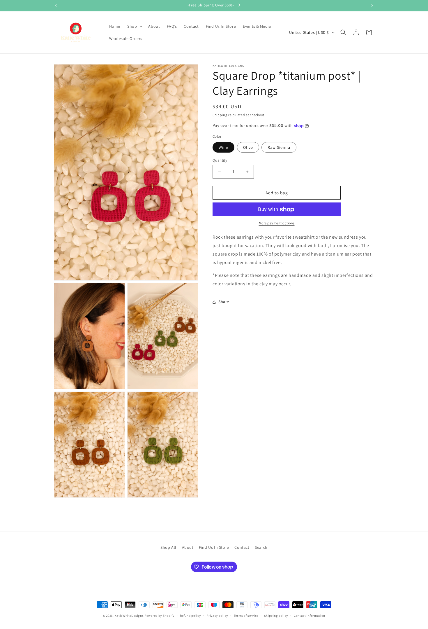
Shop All (168, 547)
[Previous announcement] (55, 5)
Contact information (309, 615)
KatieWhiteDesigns (129, 616)
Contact (241, 547)
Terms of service (246, 615)
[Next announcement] (372, 5)
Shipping (220, 115)
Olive (248, 147)
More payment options (277, 223)
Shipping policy (276, 615)
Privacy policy (217, 615)
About (188, 547)
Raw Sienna (279, 147)
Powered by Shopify (159, 616)
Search (261, 547)
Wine (223, 147)
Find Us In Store (214, 547)
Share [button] (223, 302)
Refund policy (190, 615)
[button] (134, 26)
